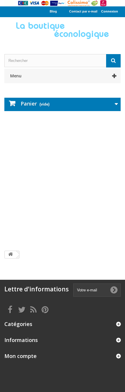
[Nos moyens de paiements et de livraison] (62, 3)
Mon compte (20, 355)
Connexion (109, 11)
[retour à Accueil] (10, 254)
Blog (53, 11)
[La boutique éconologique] (62, 31)
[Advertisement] (62, 180)
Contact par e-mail (83, 11)
